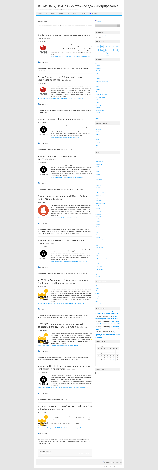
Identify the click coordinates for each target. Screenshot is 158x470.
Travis (97, 73)
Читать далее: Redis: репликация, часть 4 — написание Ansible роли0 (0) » (70, 56)
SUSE (97, 139)
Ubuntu (98, 137)
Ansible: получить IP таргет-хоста (60, 119)
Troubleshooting (99, 161)
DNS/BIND (98, 253)
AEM (97, 263)
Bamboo (98, 68)
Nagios (98, 224)
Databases (63, 68)
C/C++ (96, 290)
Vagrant (98, 177)
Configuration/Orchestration (53, 68)
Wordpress (119, 466)
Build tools (98, 105)
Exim (97, 232)
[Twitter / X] (109, 50)
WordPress (76, 441)
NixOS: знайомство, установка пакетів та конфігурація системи (107, 323)
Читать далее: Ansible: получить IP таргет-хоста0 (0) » (65, 137)
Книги (61, 13)
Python (97, 288)
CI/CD (96, 63)
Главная (40, 13)
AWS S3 (80, 317)
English (98, 276)
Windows (97, 148)
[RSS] (107, 53)
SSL (87, 273)
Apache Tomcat (100, 192)
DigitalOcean (64, 229)
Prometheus (45, 231)
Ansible (44, 68)
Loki (82, 229)
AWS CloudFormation (62, 315)
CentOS (98, 134)
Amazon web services (47, 110)
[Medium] (113, 46)
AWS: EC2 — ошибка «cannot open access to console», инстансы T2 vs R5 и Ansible (62, 325)
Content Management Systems (102, 258)
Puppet (98, 89)
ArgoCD (98, 78)
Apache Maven (100, 110)
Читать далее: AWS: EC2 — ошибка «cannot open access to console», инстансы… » (59, 345)
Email (96, 230)
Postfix (98, 237)
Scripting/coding (51, 441)
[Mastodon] (117, 46)
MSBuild (98, 112)
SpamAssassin (99, 240)
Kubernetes (99, 174)
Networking (66, 110)
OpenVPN (98, 255)
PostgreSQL (99, 200)
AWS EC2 (70, 359)
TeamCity (98, 70)
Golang (97, 293)
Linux (81, 189)
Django (98, 261)
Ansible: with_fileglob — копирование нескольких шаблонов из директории (65, 367)
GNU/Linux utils (99, 269)
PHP (96, 298)
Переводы (53, 13)
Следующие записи (85, 453)
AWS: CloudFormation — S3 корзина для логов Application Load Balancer (63, 281)
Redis (73, 68)
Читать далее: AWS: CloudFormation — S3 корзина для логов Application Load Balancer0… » (62, 303)
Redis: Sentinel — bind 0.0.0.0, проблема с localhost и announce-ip (60, 78)
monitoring (66, 233)
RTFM (49, 231)
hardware (76, 359)
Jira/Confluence (99, 116)
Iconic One (103, 466)
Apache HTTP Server (101, 190)
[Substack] (98, 50)
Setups (53, 231)
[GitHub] (102, 50)
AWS (89, 110)
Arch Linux (98, 129)
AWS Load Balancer (72, 317)
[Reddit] (117, 50)
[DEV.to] (109, 46)
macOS (97, 145)
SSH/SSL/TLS (59, 231)
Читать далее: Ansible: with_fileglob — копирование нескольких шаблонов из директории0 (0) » (63, 387)
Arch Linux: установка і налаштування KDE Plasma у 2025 (106, 313)
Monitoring (86, 229)
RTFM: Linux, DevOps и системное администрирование (78, 6)
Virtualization (65, 231)
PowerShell (98, 304)
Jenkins (98, 65)
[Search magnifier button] (118, 25)
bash (96, 285)
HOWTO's (68, 68)
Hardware (74, 357)
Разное (97, 274)
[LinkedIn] (113, 50)
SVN (97, 102)
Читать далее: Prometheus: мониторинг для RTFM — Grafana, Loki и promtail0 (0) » (59, 217)
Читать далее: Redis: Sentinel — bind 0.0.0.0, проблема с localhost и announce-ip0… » (60, 98)
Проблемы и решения (78, 110)
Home (97, 36)
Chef (97, 86)
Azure (97, 169)
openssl (80, 273)
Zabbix (98, 226)
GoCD (97, 76)
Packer (98, 107)
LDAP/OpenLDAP (100, 211)
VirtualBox (99, 179)
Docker (69, 229)
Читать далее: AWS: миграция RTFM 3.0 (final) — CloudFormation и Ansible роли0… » (60, 427)
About (75, 13)
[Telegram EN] (102, 46)
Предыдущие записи (45, 453)
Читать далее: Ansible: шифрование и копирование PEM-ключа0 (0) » (69, 261)
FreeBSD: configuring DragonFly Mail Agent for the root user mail (106, 318)
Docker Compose (51, 233)
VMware (98, 182)
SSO (97, 245)
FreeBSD (97, 142)
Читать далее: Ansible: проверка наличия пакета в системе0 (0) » (68, 177)
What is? (97, 159)
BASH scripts (71, 439)
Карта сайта (83, 13)
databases (85, 68)
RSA (84, 273)
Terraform (98, 91)
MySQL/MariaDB (100, 198)
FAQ (46, 13)
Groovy (97, 296)
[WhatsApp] (105, 46)
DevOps (40, 70)
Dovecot (98, 234)
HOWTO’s (97, 156)
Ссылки (68, 13)
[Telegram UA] (98, 46)
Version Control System (101, 97)
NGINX (39, 231)
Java (96, 301)
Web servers (72, 231)
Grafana (74, 229)
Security (68, 273)
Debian (98, 131)
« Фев (98, 364)
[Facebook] (105, 50)
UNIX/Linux (69, 189)
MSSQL (98, 208)
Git (97, 99)
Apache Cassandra (100, 203)
